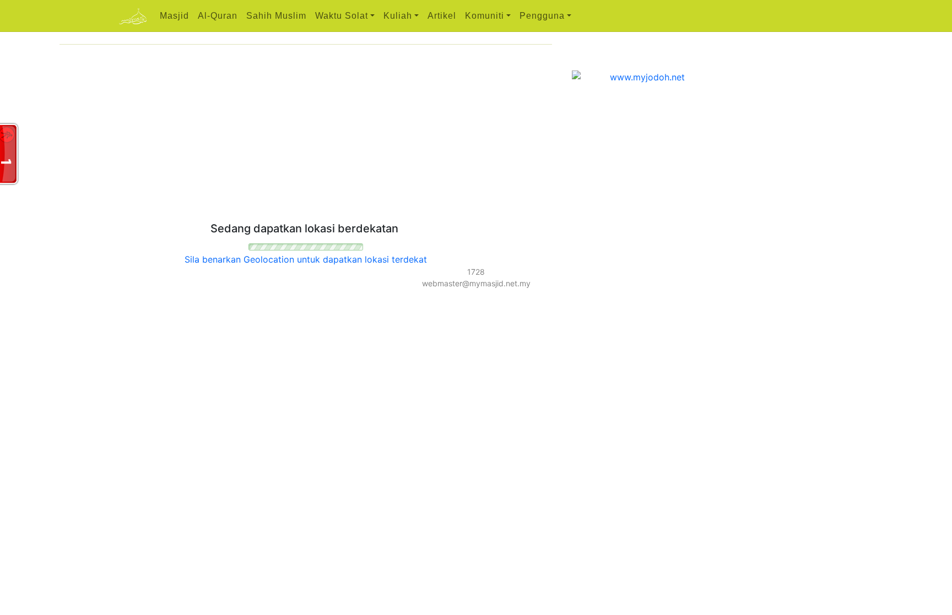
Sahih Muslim (276, 15)
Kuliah (397, 15)
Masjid (174, 15)
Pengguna (542, 15)
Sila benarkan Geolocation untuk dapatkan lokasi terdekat (306, 259)
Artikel (442, 15)
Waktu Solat (341, 15)
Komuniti (484, 15)
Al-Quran (217, 15)
